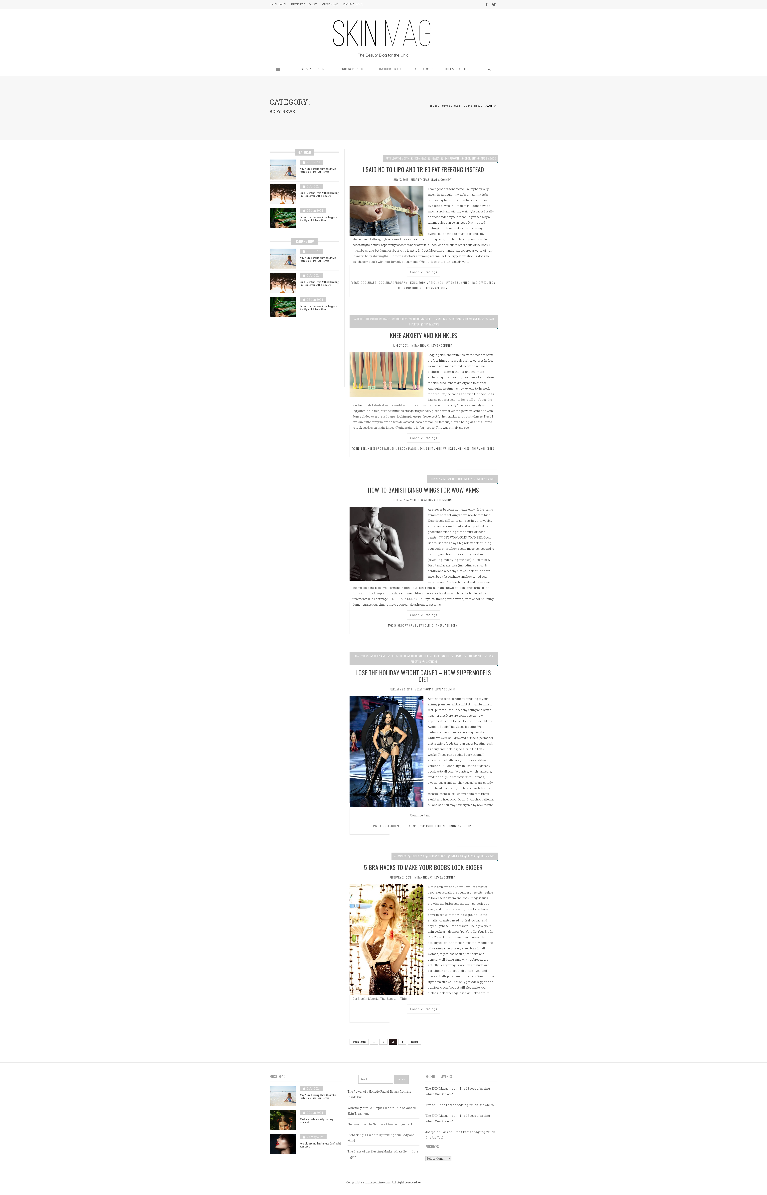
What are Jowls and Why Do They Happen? (316, 1120)
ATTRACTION (400, 856)
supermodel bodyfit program (441, 826)
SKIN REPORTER (312, 69)
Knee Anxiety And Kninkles (423, 335)
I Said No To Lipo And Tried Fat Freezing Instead (423, 169)
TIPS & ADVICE (353, 4)
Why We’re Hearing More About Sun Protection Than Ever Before (318, 170)
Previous (359, 1042)
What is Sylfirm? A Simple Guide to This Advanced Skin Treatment (382, 1110)
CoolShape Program (393, 282)
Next (414, 1042)
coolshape (368, 282)
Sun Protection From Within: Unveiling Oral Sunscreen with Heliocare (319, 194)
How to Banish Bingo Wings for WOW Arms (423, 489)
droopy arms (406, 625)
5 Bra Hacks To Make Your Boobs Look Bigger (423, 867)
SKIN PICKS (420, 69)
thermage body (436, 288)
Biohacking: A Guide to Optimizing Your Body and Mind (381, 1137)
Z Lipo (468, 826)
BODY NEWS (420, 158)
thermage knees (483, 448)
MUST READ (329, 4)
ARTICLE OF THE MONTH (397, 158)
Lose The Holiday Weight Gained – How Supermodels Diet (423, 676)
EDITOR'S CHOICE (421, 318)
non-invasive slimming (454, 282)
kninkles (464, 448)
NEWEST (435, 158)
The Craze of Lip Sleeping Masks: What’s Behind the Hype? (383, 1154)
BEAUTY (387, 318)
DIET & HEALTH (455, 69)
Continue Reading (422, 272)
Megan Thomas (420, 179)
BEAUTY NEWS (362, 656)
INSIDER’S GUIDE (390, 69)
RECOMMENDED (460, 318)
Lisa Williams (426, 500)
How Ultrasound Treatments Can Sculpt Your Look (320, 1144)
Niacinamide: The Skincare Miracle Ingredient (380, 1124)
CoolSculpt (391, 826)
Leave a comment (441, 179)
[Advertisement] (304, 355)
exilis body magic (422, 282)
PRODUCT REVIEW (304, 4)
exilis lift (426, 448)
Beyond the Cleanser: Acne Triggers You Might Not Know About (318, 218)
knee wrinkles (445, 448)
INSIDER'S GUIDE (455, 479)
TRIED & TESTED (351, 69)
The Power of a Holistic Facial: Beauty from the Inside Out (379, 1094)
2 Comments (444, 500)
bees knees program (375, 448)
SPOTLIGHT (278, 4)
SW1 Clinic (426, 625)
